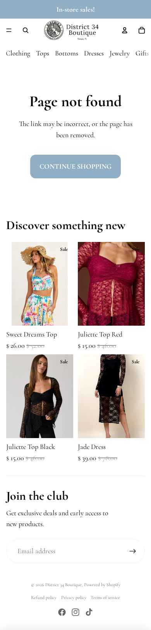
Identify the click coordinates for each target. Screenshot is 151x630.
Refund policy (44, 597)
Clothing (18, 53)
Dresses (94, 53)
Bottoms (66, 53)
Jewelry (120, 53)
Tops (42, 53)
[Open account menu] (124, 30)
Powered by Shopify (102, 584)
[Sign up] (132, 551)
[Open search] (25, 30)
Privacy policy (73, 597)
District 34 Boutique (63, 584)
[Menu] (9, 30)
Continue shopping (75, 166)
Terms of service (105, 597)
